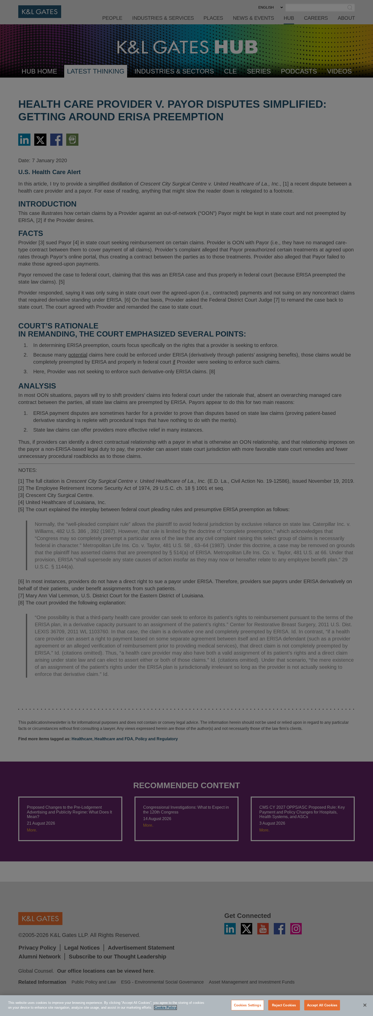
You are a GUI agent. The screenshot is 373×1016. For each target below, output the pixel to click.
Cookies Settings (247, 1005)
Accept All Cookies (322, 1005)
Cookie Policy (165, 1007)
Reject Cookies (284, 1005)
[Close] (364, 1005)
